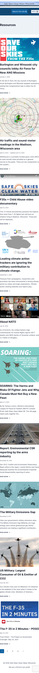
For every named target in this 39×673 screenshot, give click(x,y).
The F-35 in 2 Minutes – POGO (19, 628)
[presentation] (19, 49)
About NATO (8, 321)
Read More (5, 93)
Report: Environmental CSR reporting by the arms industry (17, 452)
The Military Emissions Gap (17, 512)
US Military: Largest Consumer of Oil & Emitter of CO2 (18, 574)
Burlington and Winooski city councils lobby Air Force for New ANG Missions (18, 68)
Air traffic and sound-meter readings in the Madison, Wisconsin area (18, 144)
